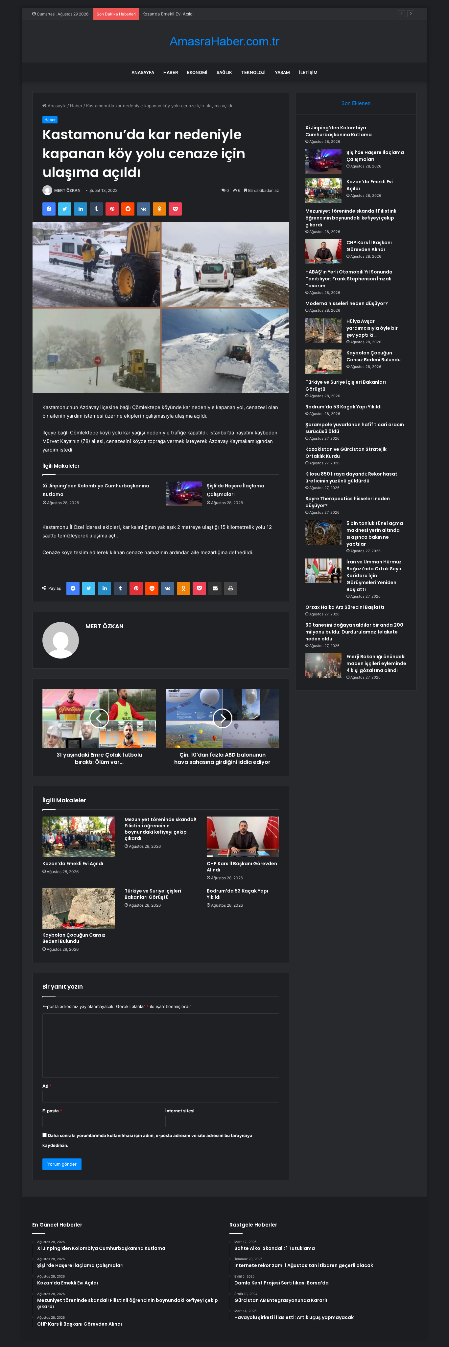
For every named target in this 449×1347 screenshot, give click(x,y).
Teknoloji (253, 72)
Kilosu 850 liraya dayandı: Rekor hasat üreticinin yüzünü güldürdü (351, 477)
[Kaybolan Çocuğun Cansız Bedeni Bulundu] (78, 908)
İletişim (308, 72)
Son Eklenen (356, 103)
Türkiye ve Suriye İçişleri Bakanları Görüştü (153, 894)
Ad (47, 1086)
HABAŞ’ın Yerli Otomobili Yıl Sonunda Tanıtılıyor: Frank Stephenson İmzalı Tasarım (348, 279)
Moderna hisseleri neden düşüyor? (346, 303)
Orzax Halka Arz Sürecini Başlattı (344, 607)
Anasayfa (142, 72)
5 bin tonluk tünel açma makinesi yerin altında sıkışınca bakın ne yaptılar (374, 533)
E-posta (52, 1110)
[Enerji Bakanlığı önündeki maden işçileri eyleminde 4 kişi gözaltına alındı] (323, 665)
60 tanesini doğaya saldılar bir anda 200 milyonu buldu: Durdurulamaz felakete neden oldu (354, 632)
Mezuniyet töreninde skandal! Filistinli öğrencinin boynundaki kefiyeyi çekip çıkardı (160, 829)
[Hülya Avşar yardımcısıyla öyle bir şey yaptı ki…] (323, 330)
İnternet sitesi (180, 1110)
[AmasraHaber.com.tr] (224, 41)
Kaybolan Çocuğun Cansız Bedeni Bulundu (74, 938)
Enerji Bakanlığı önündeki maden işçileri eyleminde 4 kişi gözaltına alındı (376, 663)
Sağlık (224, 72)
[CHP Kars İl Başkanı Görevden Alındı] (243, 836)
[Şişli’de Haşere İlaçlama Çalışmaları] (184, 493)
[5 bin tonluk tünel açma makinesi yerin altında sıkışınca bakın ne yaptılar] (323, 532)
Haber (170, 72)
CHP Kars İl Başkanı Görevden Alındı (242, 866)
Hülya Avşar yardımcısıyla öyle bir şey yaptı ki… (372, 328)
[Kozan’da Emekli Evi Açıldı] (78, 836)
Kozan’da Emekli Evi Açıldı (168, 13)
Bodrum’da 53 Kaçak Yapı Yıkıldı (237, 894)
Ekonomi (197, 72)
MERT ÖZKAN (67, 190)
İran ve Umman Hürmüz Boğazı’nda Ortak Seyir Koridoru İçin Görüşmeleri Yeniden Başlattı (374, 575)
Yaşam (282, 72)
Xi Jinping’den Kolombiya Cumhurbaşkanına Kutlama (338, 131)
